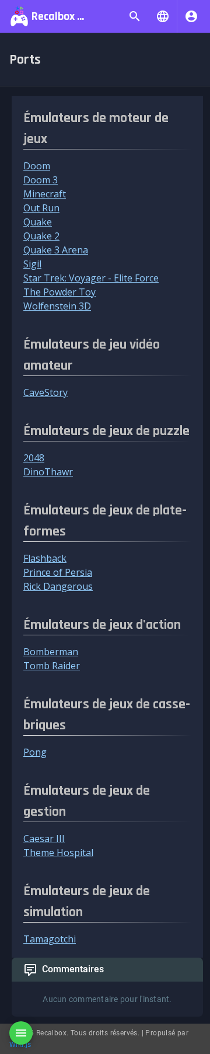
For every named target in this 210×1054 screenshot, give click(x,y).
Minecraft (44, 193)
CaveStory (45, 392)
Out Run (41, 207)
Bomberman (50, 651)
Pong (35, 752)
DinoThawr (48, 471)
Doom (36, 165)
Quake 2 (41, 235)
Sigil (32, 264)
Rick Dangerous (58, 586)
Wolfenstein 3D (57, 306)
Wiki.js (20, 1045)
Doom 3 (40, 179)
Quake (37, 221)
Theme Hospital (58, 852)
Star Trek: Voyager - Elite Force (91, 278)
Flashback (44, 558)
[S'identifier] (191, 16)
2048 (33, 457)
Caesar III (44, 838)
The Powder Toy (59, 292)
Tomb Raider (51, 665)
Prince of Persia (57, 572)
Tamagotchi (49, 939)
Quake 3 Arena (55, 250)
